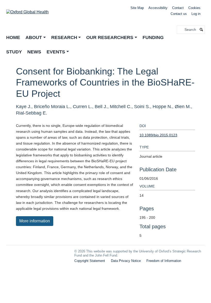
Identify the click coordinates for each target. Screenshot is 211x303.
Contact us (179, 14)
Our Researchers (109, 37)
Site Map (137, 8)
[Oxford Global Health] (27, 10)
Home (13, 37)
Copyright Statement (89, 261)
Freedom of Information (163, 261)
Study (14, 51)
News (34, 51)
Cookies (194, 8)
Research (64, 37)
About (33, 37)
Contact (178, 8)
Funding (153, 37)
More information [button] (34, 221)
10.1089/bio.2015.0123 (158, 135)
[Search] (201, 30)
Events (56, 51)
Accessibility (158, 8)
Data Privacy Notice (126, 261)
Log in (195, 14)
